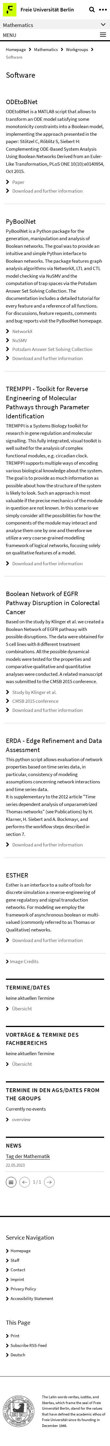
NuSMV (19, 340)
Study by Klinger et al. (34, 692)
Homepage (16, 49)
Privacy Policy (23, 1288)
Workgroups (77, 49)
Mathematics (46, 49)
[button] (11, 1182)
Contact (18, 1269)
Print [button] (15, 1335)
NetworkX (22, 331)
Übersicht (22, 1008)
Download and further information (47, 191)
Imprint (17, 1279)
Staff (15, 1260)
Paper (18, 182)
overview (21, 1119)
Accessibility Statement (32, 1298)
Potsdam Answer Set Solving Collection (52, 349)
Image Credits (24, 961)
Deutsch (18, 1354)
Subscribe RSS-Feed (29, 1345)
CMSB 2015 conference (35, 701)
